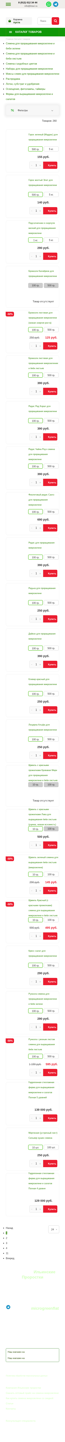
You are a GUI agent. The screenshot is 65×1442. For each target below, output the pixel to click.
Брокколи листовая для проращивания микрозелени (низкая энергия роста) (42, 317)
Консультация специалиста (21, 1420)
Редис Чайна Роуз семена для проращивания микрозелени (41, 454)
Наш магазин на (16, 1351)
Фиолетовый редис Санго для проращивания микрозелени (41, 499)
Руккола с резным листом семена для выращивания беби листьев (41, 1044)
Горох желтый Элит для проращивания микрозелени (42, 182)
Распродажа (13, 78)
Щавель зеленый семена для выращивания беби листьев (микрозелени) (43, 862)
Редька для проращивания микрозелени (42, 591)
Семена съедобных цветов (21, 63)
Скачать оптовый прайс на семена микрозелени (32, 1393)
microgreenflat (45, 1308)
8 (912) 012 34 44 (27, 2)
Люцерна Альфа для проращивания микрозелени (42, 727)
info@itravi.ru (30, 6)
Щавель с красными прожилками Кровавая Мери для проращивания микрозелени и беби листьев (43, 773)
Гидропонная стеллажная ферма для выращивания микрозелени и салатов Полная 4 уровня (41, 1181)
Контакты (11, 1408)
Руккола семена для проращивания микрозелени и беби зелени (42, 999)
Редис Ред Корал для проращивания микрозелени (42, 409)
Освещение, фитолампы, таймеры (25, 88)
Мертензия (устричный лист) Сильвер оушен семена (42, 1135)
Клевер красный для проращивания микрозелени (42, 682)
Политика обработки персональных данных (27, 1376)
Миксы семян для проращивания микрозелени (32, 73)
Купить (52, 165)
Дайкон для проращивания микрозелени (42, 636)
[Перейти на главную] (7, 12)
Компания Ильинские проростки (23, 1387)
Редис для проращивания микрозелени (41, 545)
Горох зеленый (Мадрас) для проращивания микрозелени (43, 137)
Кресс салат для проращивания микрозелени (42, 953)
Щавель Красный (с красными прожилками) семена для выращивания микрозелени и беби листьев (43, 908)
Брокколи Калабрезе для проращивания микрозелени (42, 273)
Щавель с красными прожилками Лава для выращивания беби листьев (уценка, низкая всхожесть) (42, 817)
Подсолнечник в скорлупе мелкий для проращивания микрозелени (42, 228)
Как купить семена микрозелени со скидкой (29, 1398)
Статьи (9, 1403)
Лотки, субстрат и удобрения (22, 83)
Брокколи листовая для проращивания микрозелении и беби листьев (43, 363)
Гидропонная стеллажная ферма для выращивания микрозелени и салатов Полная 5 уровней (41, 1090)
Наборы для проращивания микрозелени (29, 68)
